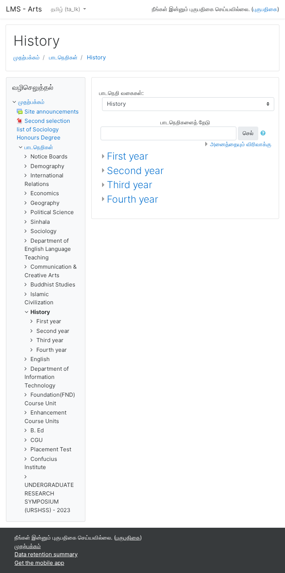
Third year (129, 184)
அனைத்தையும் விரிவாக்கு (240, 144)
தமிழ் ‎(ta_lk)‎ (66, 9)
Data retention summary (46, 554)
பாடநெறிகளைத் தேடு (185, 122)
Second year (135, 170)
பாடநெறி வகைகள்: (121, 92)
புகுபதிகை (265, 9)
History (96, 57)
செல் (248, 133)
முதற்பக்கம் (26, 57)
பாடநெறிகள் (63, 57)
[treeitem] (45, 102)
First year (127, 156)
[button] (264, 133)
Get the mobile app (39, 562)
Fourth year (132, 199)
